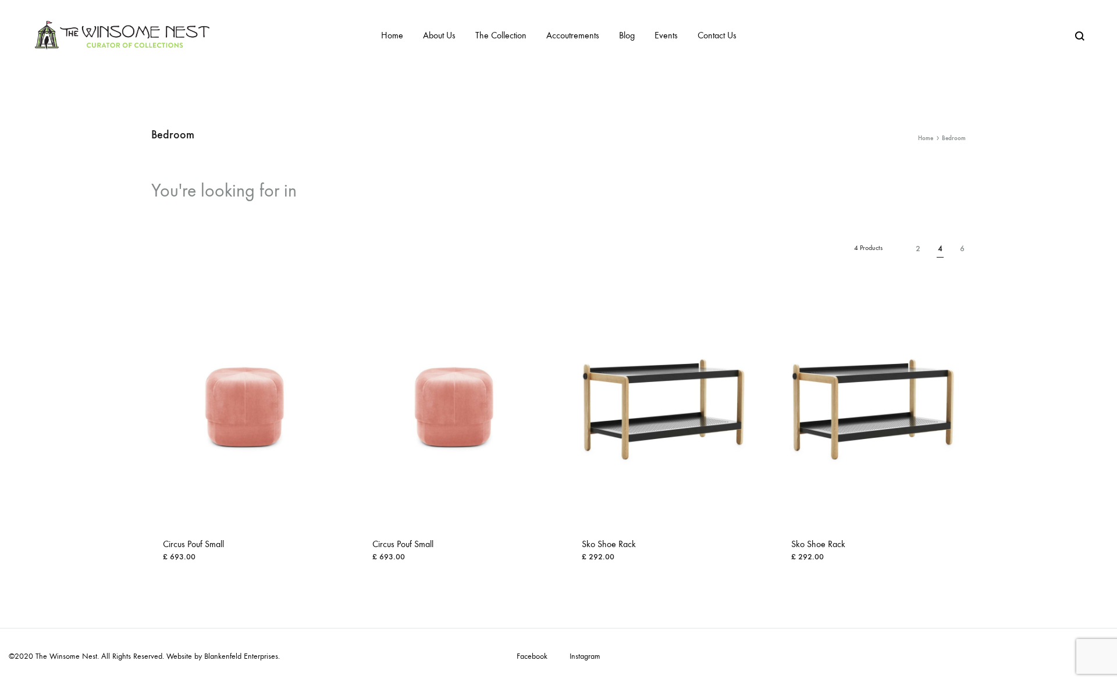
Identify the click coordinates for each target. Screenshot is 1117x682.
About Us (439, 35)
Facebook (532, 656)
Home (392, 35)
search (330, 191)
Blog (627, 35)
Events (666, 35)
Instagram (585, 656)
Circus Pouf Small (193, 543)
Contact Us (717, 35)
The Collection (501, 35)
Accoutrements (572, 35)
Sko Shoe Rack (609, 543)
